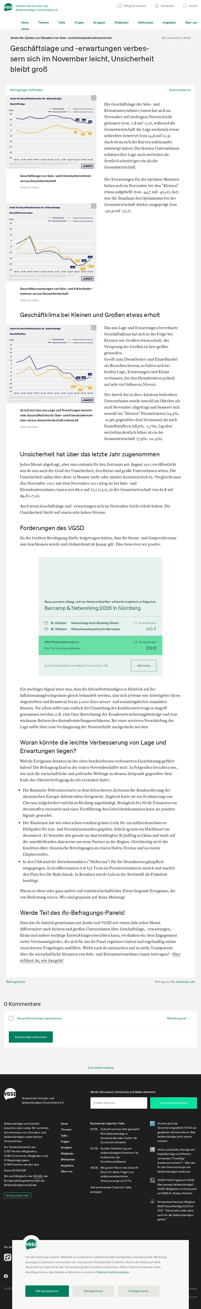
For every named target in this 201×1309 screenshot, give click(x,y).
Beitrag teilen (15, 982)
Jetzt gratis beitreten (173, 1103)
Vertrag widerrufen (17, 1195)
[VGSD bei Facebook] (5, 1277)
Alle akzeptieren (47, 1291)
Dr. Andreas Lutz (183, 982)
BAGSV (38, 1176)
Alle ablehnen (93, 1291)
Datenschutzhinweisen (112, 1272)
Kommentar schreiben (31, 1037)
